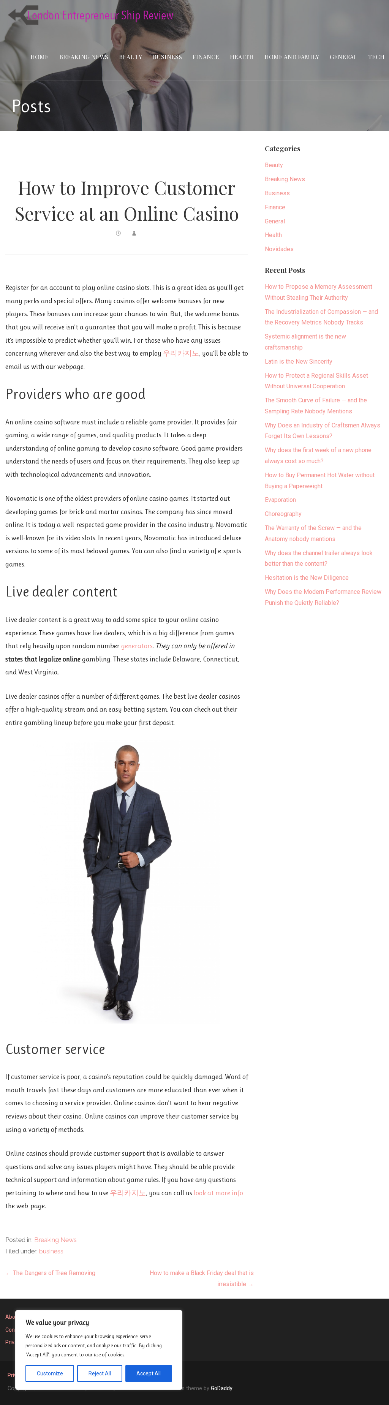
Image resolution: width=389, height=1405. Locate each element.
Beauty (130, 57)
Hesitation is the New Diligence (307, 577)
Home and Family (291, 57)
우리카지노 (181, 353)
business (51, 1251)
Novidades (279, 249)
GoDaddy (221, 1388)
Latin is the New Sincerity (298, 361)
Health (242, 57)
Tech (376, 57)
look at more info (218, 1192)
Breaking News (83, 57)
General (343, 57)
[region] (98, 1350)
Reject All (100, 1373)
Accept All (148, 1373)
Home (39, 57)
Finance (206, 57)
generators (137, 645)
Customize (50, 1373)
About (12, 1317)
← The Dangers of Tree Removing (50, 1273)
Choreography (283, 513)
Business (167, 57)
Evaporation (280, 499)
